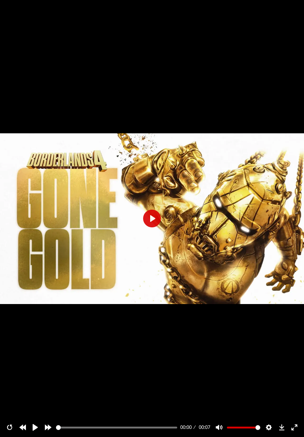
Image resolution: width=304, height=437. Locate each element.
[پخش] (35, 427)
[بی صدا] (219, 427)
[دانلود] (282, 427)
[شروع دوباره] (10, 427)
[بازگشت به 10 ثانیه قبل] (23, 427)
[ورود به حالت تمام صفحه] (294, 427)
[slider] (117, 427)
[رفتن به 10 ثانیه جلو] (48, 427)
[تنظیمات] (269, 427)
